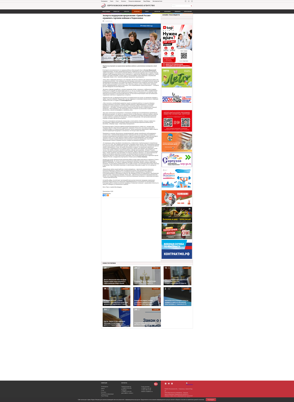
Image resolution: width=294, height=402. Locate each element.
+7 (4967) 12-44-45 (146, 388)
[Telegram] (106, 195)
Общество (116, 11)
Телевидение (104, 1)
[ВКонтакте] (104, 195)
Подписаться (7, 395)
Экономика (167, 11)
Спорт (147, 11)
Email (12, 388)
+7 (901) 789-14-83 (146, 389)
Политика (137, 11)
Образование (188, 11)
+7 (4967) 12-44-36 (126, 388)
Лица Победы (146, 1)
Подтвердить (210, 399)
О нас (117, 1)
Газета (111, 1)
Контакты (123, 1)
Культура (126, 11)
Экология (157, 11)
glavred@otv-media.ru (127, 393)
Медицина (177, 11)
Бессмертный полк (157, 1)
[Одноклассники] (108, 195)
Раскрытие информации (135, 1)
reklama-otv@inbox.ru (147, 391)
